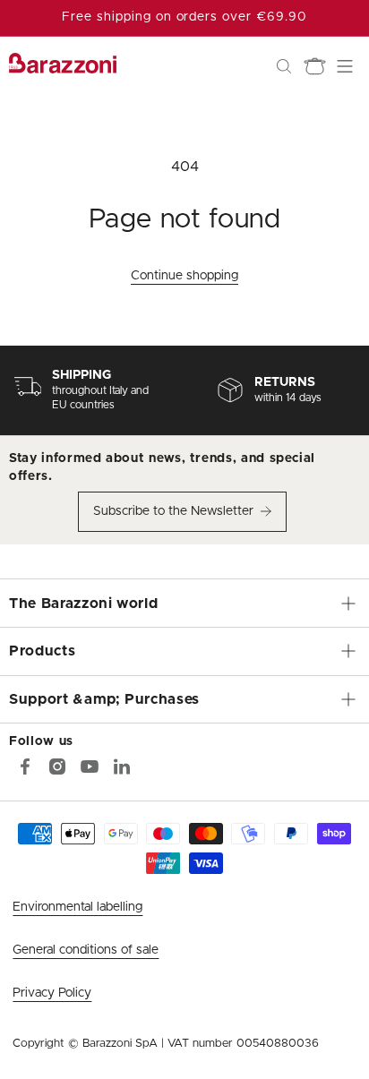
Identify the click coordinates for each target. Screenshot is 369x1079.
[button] (284, 66)
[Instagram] (57, 766)
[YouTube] (89, 766)
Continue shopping (184, 276)
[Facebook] (25, 766)
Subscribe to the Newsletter (173, 511)
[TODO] (122, 766)
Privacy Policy (52, 993)
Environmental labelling (77, 907)
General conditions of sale (86, 950)
